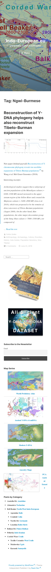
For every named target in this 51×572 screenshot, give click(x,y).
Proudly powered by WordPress (21, 565)
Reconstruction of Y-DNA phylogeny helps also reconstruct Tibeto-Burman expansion (24, 122)
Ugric (22, 544)
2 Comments (11, 246)
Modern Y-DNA (25, 445)
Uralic (21, 536)
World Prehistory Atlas (25, 393)
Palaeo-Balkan (22, 528)
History (6, 240)
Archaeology (22, 237)
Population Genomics (29, 240)
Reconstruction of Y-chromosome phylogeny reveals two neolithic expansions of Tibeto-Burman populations (24, 167)
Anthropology (11, 237)
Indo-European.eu (25, 40)
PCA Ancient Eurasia (44, 481)
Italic (21, 513)
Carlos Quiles (11, 234)
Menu (27, 53)
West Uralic (29, 540)
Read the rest (12, 229)
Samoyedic (22, 548)
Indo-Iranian (15, 240)
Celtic (20, 516)
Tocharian (20, 505)
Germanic (24, 520)
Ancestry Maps (25, 469)
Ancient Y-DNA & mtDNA (26, 420)
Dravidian (38, 237)
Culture (31, 237)
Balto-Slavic (23, 524)
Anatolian (22, 501)
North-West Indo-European (28, 509)
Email (6, 348)
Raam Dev (35, 568)
